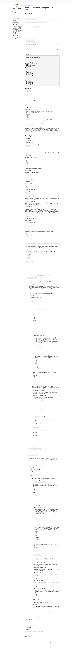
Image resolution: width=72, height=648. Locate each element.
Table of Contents (17, 8)
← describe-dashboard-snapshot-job (39, 642)
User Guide (17, 38)
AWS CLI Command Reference (19, 1)
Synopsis (14, 13)
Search (21, 21)
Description (15, 12)
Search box (14, 20)
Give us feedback (15, 29)
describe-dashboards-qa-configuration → (52, 642)
